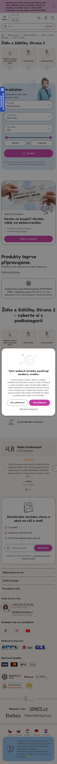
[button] (28, 409)
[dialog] (28, 382)
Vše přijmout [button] (39, 402)
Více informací (38, 395)
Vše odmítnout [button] (17, 402)
